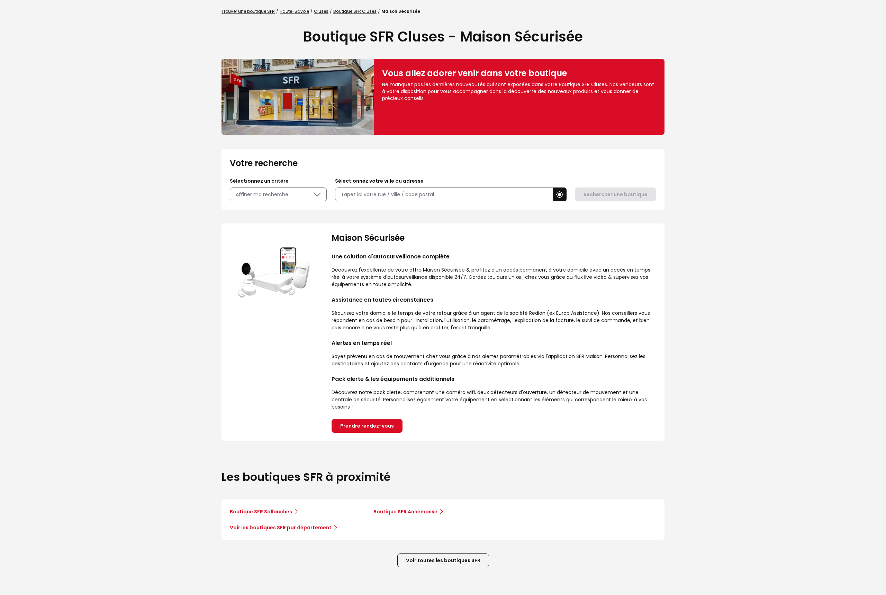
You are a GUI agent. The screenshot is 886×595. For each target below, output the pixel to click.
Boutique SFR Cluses (355, 11)
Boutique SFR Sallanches (261, 511)
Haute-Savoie (294, 11)
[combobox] (443, 194)
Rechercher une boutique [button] (616, 194)
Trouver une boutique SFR (248, 11)
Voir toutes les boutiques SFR (443, 560)
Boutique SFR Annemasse (405, 511)
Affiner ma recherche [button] (262, 194)
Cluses (321, 11)
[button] (560, 194)
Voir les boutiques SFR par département (281, 527)
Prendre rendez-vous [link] (367, 425)
